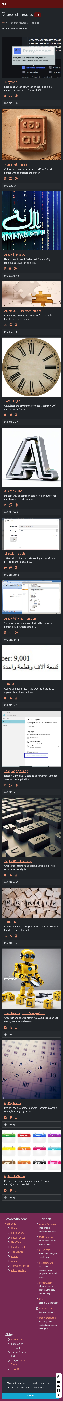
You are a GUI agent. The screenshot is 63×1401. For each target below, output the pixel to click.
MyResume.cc (46, 1237)
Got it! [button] (30, 1396)
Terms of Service (20, 1265)
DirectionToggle (15, 553)
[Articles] (5, 96)
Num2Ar (9, 684)
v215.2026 (16, 1339)
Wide (16, 1368)
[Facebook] (58, 1390)
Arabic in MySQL (14, 254)
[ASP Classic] (5, 415)
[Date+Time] (11, 415)
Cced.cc (43, 1299)
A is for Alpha (13, 491)
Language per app (16, 771)
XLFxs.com (44, 1250)
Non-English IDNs (16, 164)
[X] (58, 1395)
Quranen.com (46, 1308)
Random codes (19, 1247)
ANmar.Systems (47, 1224)
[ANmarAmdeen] (16, 96)
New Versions (18, 1242)
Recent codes (18, 1237)
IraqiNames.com (47, 1318)
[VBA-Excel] (5, 325)
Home (14, 1228)
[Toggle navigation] (57, 4)
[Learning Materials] (10, 505)
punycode (10, 82)
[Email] (58, 1385)
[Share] (58, 1376)
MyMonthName (14, 1176)
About (14, 1256)
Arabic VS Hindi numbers (20, 618)
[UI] (10, 567)
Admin (14, 1261)
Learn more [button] (39, 1387)
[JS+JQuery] (5, 567)
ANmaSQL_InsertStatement (22, 310)
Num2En (10, 921)
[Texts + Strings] (11, 698)
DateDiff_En (12, 401)
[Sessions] (10, 96)
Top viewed (17, 1251)
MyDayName (12, 1103)
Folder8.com (45, 1282)
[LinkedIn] (58, 1381)
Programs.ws (46, 1262)
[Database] (10, 268)
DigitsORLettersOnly (18, 861)
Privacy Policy (18, 1270)
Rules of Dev (17, 1233)
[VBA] (5, 936)
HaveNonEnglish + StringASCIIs (24, 1013)
